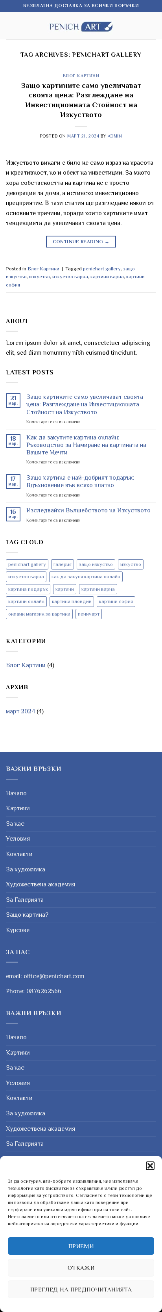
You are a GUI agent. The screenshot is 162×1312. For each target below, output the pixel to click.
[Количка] (152, 25)
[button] (150, 1166)
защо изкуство (96, 564)
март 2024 (20, 711)
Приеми (81, 1246)
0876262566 (43, 991)
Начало (16, 793)
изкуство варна (70, 276)
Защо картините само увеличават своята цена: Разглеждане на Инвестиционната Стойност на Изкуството (84, 404)
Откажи (81, 1267)
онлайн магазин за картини (39, 614)
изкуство (39, 276)
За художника (25, 869)
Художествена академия (40, 884)
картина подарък (28, 589)
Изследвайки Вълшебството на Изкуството (88, 510)
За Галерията (25, 899)
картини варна (107, 276)
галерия (62, 564)
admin (115, 136)
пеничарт (88, 614)
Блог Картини (81, 75)
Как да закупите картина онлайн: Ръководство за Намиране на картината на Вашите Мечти (86, 445)
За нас (15, 823)
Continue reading (81, 241)
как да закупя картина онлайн (86, 576)
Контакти (19, 854)
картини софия (116, 601)
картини (64, 589)
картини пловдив (72, 601)
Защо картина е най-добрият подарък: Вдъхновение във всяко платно (80, 481)
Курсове (17, 930)
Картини (18, 808)
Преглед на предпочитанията (81, 1289)
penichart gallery (102, 269)
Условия (18, 838)
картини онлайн (26, 601)
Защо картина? (27, 914)
